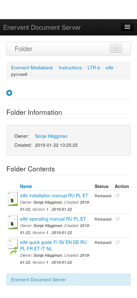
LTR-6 (94, 67)
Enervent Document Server (42, 27)
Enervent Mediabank (32, 67)
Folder (23, 48)
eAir (110, 67)
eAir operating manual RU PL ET (53, 219)
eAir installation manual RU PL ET (54, 195)
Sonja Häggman (51, 136)
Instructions (70, 67)
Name (26, 186)
